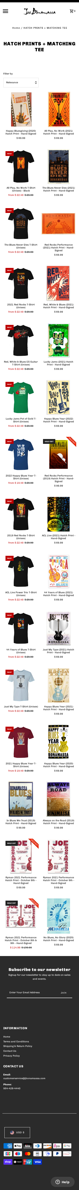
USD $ (20, 1132)
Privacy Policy (11, 1055)
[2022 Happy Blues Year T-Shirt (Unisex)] (21, 454)
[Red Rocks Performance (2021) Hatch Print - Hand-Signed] (58, 223)
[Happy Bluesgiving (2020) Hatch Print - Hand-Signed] (21, 109)
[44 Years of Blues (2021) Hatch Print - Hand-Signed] (58, 571)
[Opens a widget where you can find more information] (62, 1182)
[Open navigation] (12, 11)
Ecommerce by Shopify (17, 1185)
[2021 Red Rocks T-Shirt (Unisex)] (21, 283)
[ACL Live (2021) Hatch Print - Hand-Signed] (58, 514)
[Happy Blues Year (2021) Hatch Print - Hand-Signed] (58, 685)
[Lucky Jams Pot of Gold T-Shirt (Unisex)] (21, 397)
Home (16, 28)
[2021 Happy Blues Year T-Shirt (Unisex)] (21, 742)
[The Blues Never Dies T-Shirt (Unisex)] (21, 223)
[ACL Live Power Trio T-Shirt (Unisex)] (21, 571)
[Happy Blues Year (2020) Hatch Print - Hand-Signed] (58, 742)
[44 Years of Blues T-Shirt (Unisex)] (21, 628)
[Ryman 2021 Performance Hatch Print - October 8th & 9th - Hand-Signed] (21, 916)
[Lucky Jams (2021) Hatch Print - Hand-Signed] (58, 340)
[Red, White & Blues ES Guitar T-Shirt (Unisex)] (21, 340)
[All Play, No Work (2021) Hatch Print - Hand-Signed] (58, 109)
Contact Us (9, 1051)
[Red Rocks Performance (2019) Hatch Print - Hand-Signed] (58, 454)
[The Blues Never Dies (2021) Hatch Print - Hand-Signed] (58, 166)
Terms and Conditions (16, 1041)
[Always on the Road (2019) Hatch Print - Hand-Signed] (58, 799)
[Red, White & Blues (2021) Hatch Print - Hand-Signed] (58, 283)
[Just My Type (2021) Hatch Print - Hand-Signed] (58, 628)
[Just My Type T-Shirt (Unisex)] (21, 685)
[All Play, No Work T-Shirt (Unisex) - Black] (21, 166)
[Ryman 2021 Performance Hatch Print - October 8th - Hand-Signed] (21, 856)
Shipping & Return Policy (17, 1046)
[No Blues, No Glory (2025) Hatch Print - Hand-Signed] (58, 916)
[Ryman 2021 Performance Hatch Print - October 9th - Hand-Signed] (58, 856)
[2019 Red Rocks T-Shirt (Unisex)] (21, 514)
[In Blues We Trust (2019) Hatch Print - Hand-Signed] (21, 799)
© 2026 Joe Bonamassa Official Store (26, 1181)
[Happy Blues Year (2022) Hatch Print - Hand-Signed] (58, 397)
